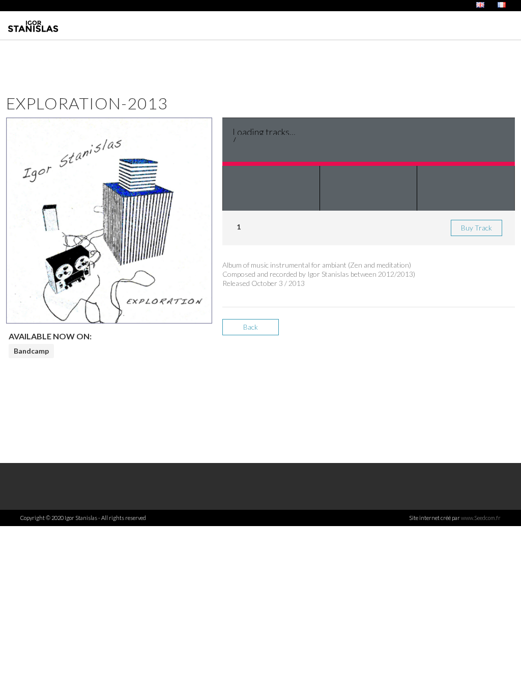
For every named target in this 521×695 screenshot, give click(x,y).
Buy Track (476, 227)
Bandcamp (31, 350)
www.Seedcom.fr (481, 517)
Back (250, 327)
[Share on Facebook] (452, 331)
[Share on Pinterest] (506, 331)
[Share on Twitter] (470, 331)
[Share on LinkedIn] (488, 331)
